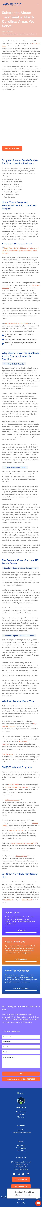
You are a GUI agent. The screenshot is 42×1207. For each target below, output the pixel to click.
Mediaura (21, 1199)
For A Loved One (21, 959)
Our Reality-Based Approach (21, 1133)
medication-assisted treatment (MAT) (24, 843)
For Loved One (21, 1148)
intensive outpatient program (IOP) (17, 787)
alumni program (21, 856)
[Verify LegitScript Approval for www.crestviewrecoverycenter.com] (21, 1101)
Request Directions (12, 148)
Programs (21, 1114)
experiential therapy (16, 830)
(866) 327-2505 (23, 1169)
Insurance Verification (21, 988)
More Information (21, 1186)
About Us (21, 1130)
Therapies (21, 1117)
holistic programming (12, 800)
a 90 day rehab (13, 785)
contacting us (8, 900)
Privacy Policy (21, 1203)
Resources (21, 1145)
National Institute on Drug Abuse (16, 323)
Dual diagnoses (7, 754)
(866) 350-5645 (27, 900)
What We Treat (21, 1112)
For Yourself (21, 930)
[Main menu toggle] (38, 4)
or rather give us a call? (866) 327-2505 (21, 1079)
